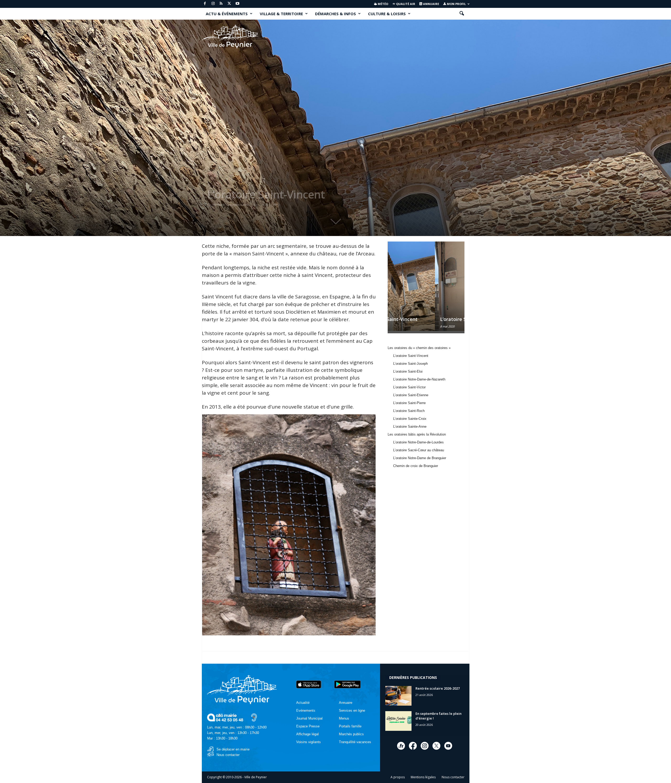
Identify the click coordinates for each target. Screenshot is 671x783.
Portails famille (350, 726)
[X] (229, 4)
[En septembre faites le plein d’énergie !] (398, 721)
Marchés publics (351, 734)
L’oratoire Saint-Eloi (408, 371)
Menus (344, 718)
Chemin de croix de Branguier (415, 466)
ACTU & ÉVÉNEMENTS (227, 13)
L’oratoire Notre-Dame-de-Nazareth (419, 379)
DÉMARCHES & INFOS (335, 13)
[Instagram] (213, 4)
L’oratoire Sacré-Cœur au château (418, 450)
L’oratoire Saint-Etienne (410, 395)
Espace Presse (308, 726)
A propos (398, 777)
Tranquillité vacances (355, 742)
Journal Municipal (309, 718)
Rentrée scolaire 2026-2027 (437, 688)
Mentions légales (423, 777)
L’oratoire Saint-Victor (409, 387)
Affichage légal (307, 734)
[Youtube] (237, 4)
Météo (382, 4)
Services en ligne (352, 710)
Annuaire (430, 4)
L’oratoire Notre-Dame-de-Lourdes (418, 442)
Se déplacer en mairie (233, 749)
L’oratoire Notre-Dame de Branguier (419, 458)
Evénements (305, 710)
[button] (461, 13)
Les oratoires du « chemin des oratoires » (419, 348)
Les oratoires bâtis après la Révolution (417, 434)
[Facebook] (205, 4)
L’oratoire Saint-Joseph (419, 319)
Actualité (303, 703)
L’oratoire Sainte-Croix (409, 419)
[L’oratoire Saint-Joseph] (425, 286)
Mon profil (456, 4)
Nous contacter (228, 755)
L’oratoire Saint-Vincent (266, 194)
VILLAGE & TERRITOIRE (281, 13)
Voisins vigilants (308, 742)
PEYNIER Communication (231, 205)
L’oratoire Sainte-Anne (409, 426)
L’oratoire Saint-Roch (409, 411)
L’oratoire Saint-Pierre (409, 403)
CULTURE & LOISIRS (387, 13)
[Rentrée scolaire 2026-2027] (398, 696)
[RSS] (221, 4)
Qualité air (405, 4)
